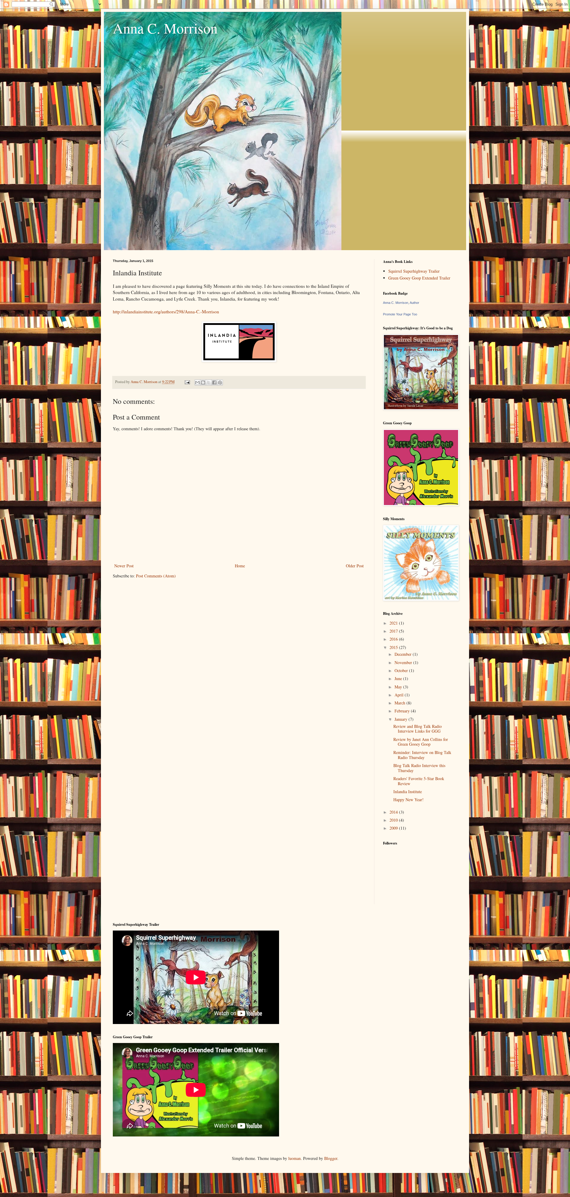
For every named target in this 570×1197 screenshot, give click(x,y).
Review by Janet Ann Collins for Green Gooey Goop (420, 741)
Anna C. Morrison (165, 27)
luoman (294, 1158)
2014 (394, 812)
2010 (394, 820)
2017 (394, 631)
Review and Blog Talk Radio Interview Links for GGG (417, 728)
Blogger (330, 1158)
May (399, 687)
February (403, 711)
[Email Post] (187, 381)
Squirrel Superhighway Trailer (414, 271)
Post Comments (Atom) (156, 576)
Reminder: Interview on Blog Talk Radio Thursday (422, 755)
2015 (394, 647)
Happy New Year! (408, 799)
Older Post (355, 566)
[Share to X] (209, 382)
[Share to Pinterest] (220, 382)
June (399, 678)
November (404, 662)
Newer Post (124, 566)
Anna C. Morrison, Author (401, 302)
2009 (394, 828)
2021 (394, 623)
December (404, 654)
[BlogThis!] (203, 382)
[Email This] (197, 382)
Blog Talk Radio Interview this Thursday (419, 768)
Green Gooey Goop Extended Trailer (419, 278)
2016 (394, 639)
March (400, 703)
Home (240, 566)
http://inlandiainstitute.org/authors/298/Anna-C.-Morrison (166, 312)
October (402, 670)
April (400, 695)
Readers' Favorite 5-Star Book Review (418, 781)
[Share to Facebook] (214, 382)
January (401, 719)
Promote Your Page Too (400, 314)
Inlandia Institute (407, 791)
